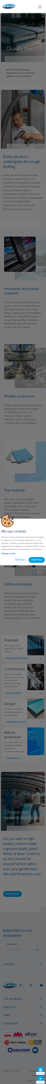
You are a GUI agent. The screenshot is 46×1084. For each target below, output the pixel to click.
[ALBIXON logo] (9, 6)
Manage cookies (8, 553)
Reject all (20, 560)
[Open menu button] (39, 7)
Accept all (36, 560)
